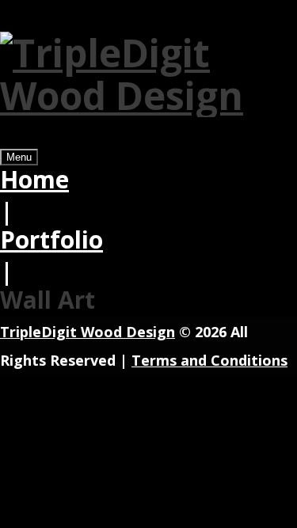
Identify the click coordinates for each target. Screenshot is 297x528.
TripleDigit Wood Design (87, 331)
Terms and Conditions (209, 360)
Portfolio (51, 239)
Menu (19, 157)
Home (34, 179)
